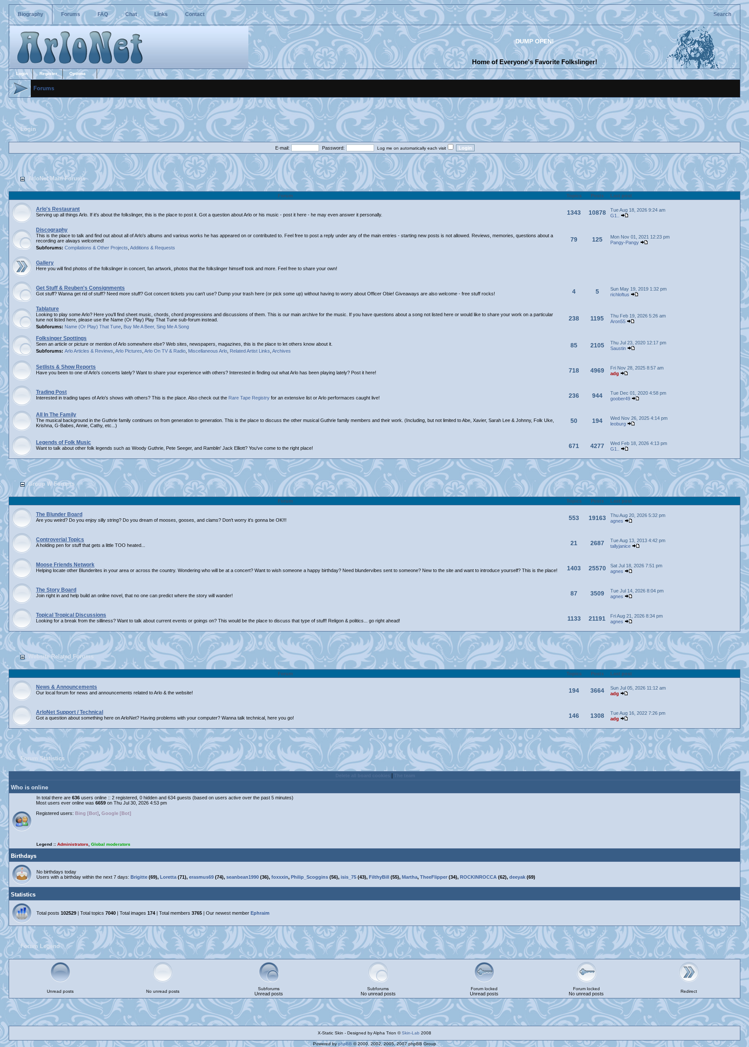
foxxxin (279, 877)
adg (614, 373)
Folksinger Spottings (61, 338)
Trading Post (51, 392)
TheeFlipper (433, 877)
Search (722, 14)
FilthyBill (379, 877)
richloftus (619, 294)
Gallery (45, 263)
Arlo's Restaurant (58, 209)
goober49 (620, 398)
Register (48, 73)
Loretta (168, 877)
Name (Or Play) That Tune (93, 326)
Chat (131, 14)
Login (22, 73)
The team (404, 775)
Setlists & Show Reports (66, 367)
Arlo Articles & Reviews (89, 350)
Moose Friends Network (65, 565)
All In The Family (56, 415)
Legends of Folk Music (63, 442)
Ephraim (260, 913)
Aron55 (617, 321)
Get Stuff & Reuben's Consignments (80, 288)
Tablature (47, 309)
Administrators (72, 844)
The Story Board (56, 590)
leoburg (618, 423)
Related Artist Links (250, 350)
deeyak (517, 877)
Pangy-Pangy (624, 242)
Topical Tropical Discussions (71, 615)
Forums (70, 14)
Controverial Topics (60, 540)
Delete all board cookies (362, 775)
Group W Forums (51, 484)
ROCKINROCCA (478, 877)
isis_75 (348, 877)
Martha (409, 877)
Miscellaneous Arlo (207, 350)
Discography (52, 230)
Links (161, 14)
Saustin (618, 348)
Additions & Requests (152, 247)
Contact (195, 14)
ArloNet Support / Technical (69, 712)
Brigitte (138, 877)
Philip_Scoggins (309, 877)
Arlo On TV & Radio (165, 350)
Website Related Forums (61, 656)
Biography (30, 14)
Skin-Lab (411, 1033)
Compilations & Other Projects (96, 247)
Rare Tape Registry (249, 397)
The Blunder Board (59, 514)
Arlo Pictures (128, 350)
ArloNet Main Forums (56, 178)
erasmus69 (201, 877)
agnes (616, 521)
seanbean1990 (242, 877)
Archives (281, 350)
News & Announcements (66, 687)
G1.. (614, 215)
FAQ (103, 14)
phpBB (345, 1043)
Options (77, 73)
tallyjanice (620, 546)
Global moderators (110, 844)
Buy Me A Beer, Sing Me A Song (156, 326)
